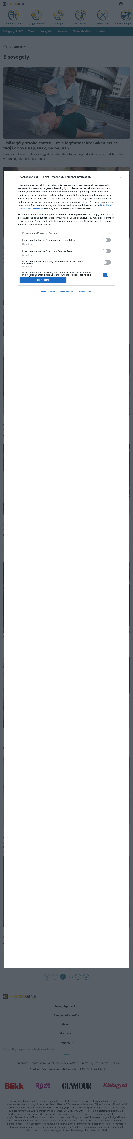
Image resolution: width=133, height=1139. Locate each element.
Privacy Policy (85, 291)
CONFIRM (43, 280)
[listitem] (66, 233)
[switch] (107, 240)
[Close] (123, 177)
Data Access (66, 291)
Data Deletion (48, 291)
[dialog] (66, 569)
